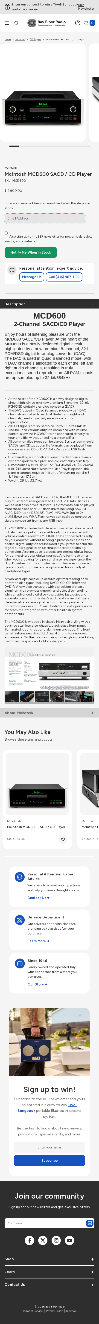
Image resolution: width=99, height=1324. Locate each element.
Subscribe (49, 1161)
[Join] (89, 1223)
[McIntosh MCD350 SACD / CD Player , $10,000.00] (37, 784)
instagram (56, 1240)
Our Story (36, 984)
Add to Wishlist (62, 839)
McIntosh (11, 168)
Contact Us (36, 898)
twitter (42, 1240)
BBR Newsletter (86, 7)
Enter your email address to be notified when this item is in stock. (47, 205)
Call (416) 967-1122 (64, 277)
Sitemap (71, 1311)
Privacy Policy (54, 1311)
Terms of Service (33, 1311)
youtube (69, 1240)
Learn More (37, 941)
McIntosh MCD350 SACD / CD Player (36, 827)
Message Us (31, 277)
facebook (29, 1240)
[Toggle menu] (10, 23)
